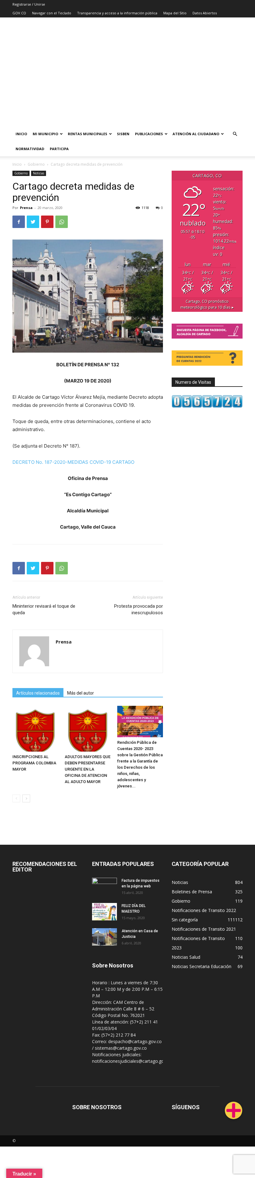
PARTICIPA (59, 148)
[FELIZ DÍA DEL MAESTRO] (104, 911)
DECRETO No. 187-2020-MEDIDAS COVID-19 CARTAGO (73, 462)
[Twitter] (33, 222)
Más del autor (80, 693)
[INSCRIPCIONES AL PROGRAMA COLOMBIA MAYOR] (35, 729)
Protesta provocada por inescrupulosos (138, 609)
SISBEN (123, 133)
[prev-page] (16, 798)
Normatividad (30, 148)
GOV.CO (19, 13)
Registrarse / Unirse (28, 4)
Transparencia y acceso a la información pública (117, 13)
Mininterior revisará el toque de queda (43, 609)
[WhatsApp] (61, 222)
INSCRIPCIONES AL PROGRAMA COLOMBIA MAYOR (34, 763)
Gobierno (36, 164)
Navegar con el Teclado (51, 13)
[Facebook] (18, 222)
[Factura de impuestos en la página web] (104, 886)
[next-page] (26, 798)
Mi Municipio (45, 133)
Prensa (26, 207)
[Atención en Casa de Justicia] (104, 937)
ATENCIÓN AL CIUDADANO (196, 133)
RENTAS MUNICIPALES (87, 133)
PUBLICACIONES (149, 133)
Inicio (21, 133)
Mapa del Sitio (175, 13)
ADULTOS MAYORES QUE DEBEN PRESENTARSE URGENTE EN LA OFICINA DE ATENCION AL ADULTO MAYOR (87, 769)
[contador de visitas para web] (207, 406)
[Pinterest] (47, 222)
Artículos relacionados (38, 693)
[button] (234, 134)
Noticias (38, 173)
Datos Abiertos (204, 13)
